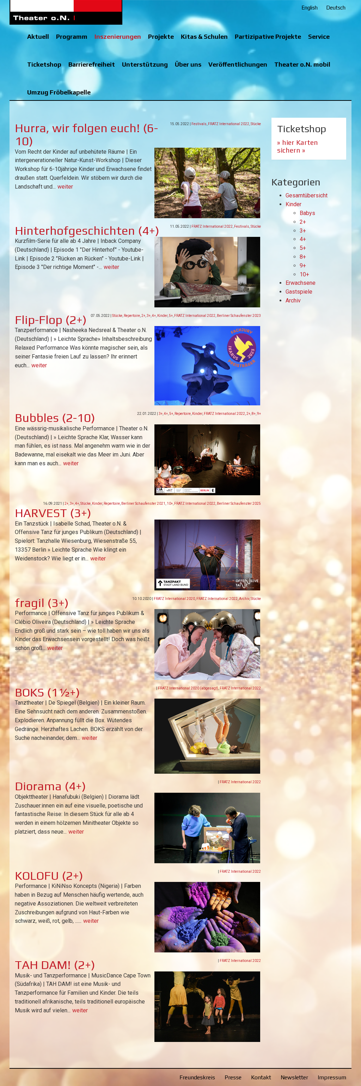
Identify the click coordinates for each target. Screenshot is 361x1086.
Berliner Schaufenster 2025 (239, 503)
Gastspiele (299, 291)
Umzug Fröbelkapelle (59, 92)
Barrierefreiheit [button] (91, 64)
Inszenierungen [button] (117, 36)
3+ (149, 316)
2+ (143, 316)
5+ (171, 316)
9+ (259, 414)
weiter (65, 186)
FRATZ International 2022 (228, 124)
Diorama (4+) (50, 786)
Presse (233, 1077)
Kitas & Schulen (204, 36)
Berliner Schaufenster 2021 (143, 503)
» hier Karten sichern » (297, 146)
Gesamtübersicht (307, 195)
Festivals (199, 124)
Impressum (332, 1077)
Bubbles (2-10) (55, 417)
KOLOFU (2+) (49, 875)
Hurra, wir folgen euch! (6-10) (86, 134)
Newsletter (294, 1077)
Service (319, 36)
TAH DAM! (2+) (55, 964)
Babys (307, 213)
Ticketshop (44, 64)
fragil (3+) (42, 602)
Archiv (244, 599)
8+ (254, 414)
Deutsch (335, 8)
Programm (71, 36)
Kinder (162, 316)
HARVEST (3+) (53, 513)
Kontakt (261, 1077)
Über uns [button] (188, 64)
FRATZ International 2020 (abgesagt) (188, 688)
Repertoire (132, 316)
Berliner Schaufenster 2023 (239, 316)
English (309, 8)
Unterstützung (145, 64)
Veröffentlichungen (237, 64)
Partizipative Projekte (268, 36)
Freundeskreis (197, 1077)
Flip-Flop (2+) (51, 319)
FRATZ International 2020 (174, 599)
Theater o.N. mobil (302, 64)
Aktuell (38, 36)
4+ (154, 316)
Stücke (256, 124)
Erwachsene (301, 283)
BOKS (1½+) (47, 692)
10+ (170, 503)
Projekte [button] (161, 36)
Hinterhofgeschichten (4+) (87, 230)
